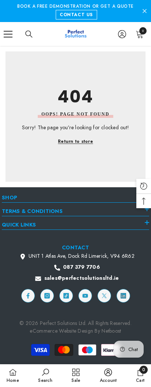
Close (144, 11)
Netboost (111, 330)
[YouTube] (85, 296)
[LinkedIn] (123, 296)
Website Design (77, 330)
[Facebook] (28, 296)
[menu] (8, 34)
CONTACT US (76, 14)
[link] (45, 375)
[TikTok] (66, 296)
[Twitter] (104, 296)
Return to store (75, 141)
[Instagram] (47, 296)
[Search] (29, 34)
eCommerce (44, 330)
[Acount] (122, 34)
